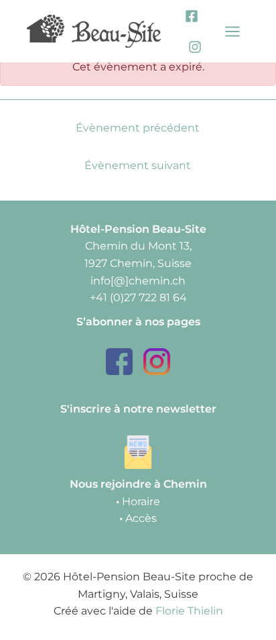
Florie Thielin (189, 610)
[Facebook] (191, 16)
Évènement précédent (138, 127)
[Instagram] (195, 47)
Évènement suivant (137, 165)
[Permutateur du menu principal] (232, 31)
